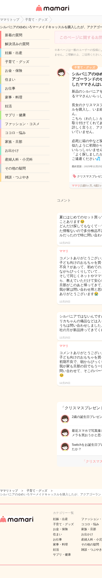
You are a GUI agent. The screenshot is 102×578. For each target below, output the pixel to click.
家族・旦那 (13, 142)
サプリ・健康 (15, 115)
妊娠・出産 (13, 53)
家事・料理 (13, 97)
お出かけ (12, 150)
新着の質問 (13, 35)
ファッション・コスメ (22, 124)
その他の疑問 (15, 168)
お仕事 (10, 88)
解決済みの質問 (17, 44)
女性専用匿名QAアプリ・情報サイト (52, 11)
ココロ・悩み (15, 133)
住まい (10, 79)
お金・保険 (13, 71)
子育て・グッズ (17, 62)
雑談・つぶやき (17, 177)
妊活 (8, 106)
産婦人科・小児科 (19, 159)
